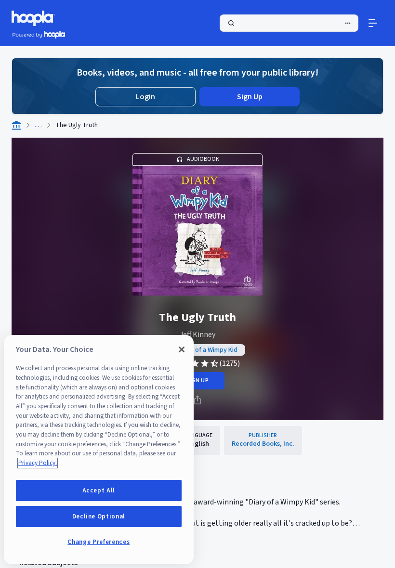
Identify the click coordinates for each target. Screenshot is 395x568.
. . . (38, 125)
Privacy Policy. (37, 463)
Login (145, 96)
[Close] (181, 349)
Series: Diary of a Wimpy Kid (197, 350)
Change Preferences (98, 542)
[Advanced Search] (347, 23)
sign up (197, 380)
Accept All (99, 490)
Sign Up (250, 96)
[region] (99, 449)
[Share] (197, 400)
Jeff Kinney (197, 334)
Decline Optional (99, 516)
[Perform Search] (289, 23)
